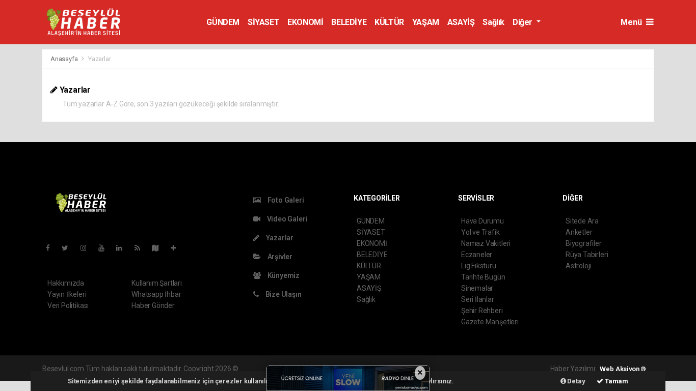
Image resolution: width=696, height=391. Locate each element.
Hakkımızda (65, 283)
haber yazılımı (261, 369)
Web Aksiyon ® (623, 369)
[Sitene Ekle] (177, 248)
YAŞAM (425, 22)
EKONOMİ (305, 22)
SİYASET (263, 22)
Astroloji (578, 266)
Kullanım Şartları (156, 283)
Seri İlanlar (477, 299)
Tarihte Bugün (483, 277)
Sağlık (493, 22)
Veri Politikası (68, 305)
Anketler (579, 232)
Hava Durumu (482, 221)
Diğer (523, 22)
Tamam (615, 381)
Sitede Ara (582, 221)
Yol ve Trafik (480, 232)
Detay (575, 381)
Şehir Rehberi (482, 310)
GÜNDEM (222, 22)
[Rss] (141, 248)
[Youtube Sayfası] (105, 248)
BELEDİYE (348, 22)
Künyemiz (283, 275)
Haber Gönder (153, 305)
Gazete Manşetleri (490, 322)
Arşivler (279, 257)
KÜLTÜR (389, 22)
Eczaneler (476, 254)
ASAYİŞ (461, 22)
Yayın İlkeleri (66, 294)
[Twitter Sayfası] (69, 248)
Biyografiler (584, 243)
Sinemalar (477, 288)
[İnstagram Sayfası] (88, 248)
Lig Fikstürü (478, 266)
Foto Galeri (285, 200)
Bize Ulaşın (283, 294)
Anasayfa (64, 59)
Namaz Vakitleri (486, 243)
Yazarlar (278, 238)
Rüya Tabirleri (587, 254)
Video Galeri (286, 219)
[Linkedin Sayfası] (123, 248)
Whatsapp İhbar (156, 294)
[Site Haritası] (159, 248)
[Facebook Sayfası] (52, 248)
